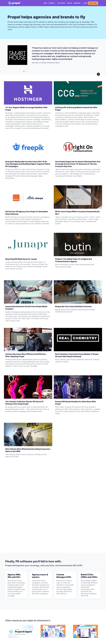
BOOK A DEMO (93, 3)
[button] (52, 3)
